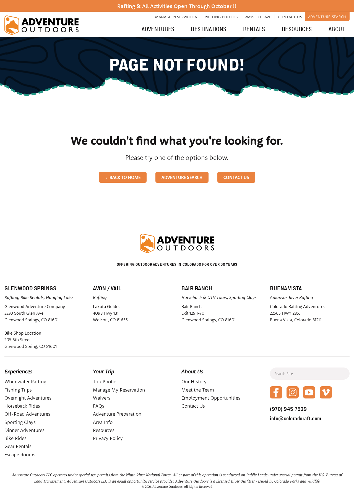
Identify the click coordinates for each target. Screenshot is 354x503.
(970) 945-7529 (288, 409)
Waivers (101, 398)
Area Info (103, 422)
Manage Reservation (176, 16)
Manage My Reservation (119, 390)
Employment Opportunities (210, 398)
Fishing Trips (18, 390)
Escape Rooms (19, 454)
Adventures (158, 29)
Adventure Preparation (117, 414)
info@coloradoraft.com (295, 418)
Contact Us (290, 16)
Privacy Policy (108, 438)
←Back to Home (122, 177)
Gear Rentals (18, 446)
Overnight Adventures (27, 398)
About (337, 29)
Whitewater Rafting (25, 381)
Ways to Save (257, 16)
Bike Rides (15, 438)
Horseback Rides (22, 406)
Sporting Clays (20, 422)
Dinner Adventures (24, 430)
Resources (297, 29)
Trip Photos (105, 381)
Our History (194, 381)
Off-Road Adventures (27, 414)
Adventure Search (327, 16)
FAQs (98, 406)
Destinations (208, 29)
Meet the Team (197, 390)
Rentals (254, 29)
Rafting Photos (221, 16)
